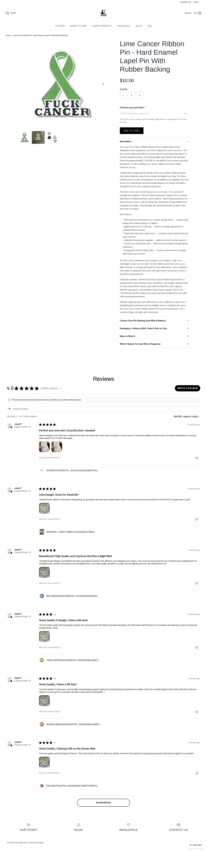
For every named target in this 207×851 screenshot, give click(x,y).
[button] (61, 388)
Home (8, 35)
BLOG (139, 26)
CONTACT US (185, 2)
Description (125, 141)
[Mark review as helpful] (196, 458)
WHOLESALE (123, 26)
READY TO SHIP (78, 26)
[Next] (103, 84)
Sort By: (178, 416)
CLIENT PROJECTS (102, 26)
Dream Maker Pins (20, 843)
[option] (62, 84)
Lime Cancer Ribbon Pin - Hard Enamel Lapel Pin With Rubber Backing (40, 35)
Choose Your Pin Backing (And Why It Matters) (143, 320)
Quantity (124, 89)
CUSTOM (60, 26)
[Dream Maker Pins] (103, 13)
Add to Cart (131, 130)
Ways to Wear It (127, 336)
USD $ (195, 2)
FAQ (150, 26)
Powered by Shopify (36, 843)
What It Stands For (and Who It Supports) (140, 344)
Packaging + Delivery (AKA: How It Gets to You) (143, 328)
